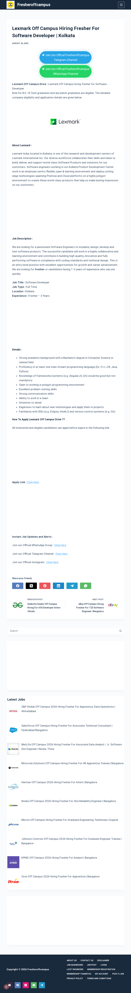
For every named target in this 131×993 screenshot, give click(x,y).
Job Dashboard (75, 965)
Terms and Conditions (99, 978)
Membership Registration (101, 969)
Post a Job (118, 974)
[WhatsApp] (85, 586)
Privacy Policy (75, 978)
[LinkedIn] (58, 586)
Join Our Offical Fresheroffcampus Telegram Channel (67, 57)
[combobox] (62, 631)
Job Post (92, 965)
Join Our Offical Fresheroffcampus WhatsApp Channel (67, 71)
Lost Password (75, 969)
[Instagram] (26, 985)
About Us (72, 960)
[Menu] (121, 5)
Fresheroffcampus (33, 4)
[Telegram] (72, 586)
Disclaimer (103, 960)
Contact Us (87, 960)
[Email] (10, 985)
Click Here (33, 482)
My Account (101, 974)
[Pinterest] (44, 586)
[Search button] (120, 631)
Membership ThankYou (79, 974)
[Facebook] (17, 586)
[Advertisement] (65, 210)
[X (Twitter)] (31, 586)
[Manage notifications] (6, 986)
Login (104, 965)
